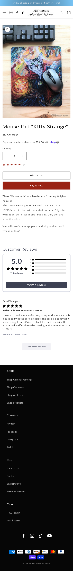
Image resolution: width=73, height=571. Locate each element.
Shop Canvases (15, 387)
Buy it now (36, 185)
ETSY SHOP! (13, 513)
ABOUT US (13, 468)
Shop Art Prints (15, 395)
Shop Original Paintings (20, 379)
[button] (4, 12)
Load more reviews (36, 347)
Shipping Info (14, 484)
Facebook (12, 432)
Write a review (36, 284)
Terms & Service (16, 491)
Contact (11, 476)
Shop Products (15, 403)
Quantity (7, 148)
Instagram (12, 439)
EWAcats (32, 563)
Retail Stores (14, 520)
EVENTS (11, 424)
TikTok (10, 447)
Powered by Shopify (43, 563)
